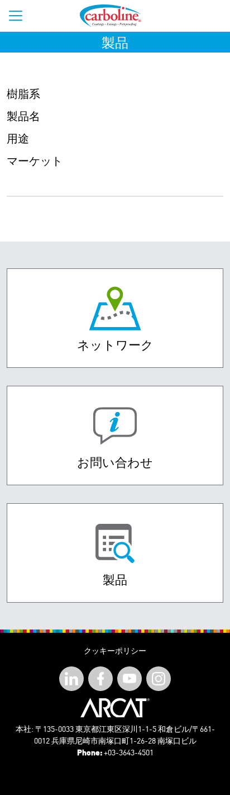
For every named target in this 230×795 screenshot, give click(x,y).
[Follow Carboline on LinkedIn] (71, 678)
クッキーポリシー (115, 651)
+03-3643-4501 (129, 753)
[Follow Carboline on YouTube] (129, 678)
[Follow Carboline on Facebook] (100, 678)
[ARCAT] (115, 707)
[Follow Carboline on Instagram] (158, 678)
